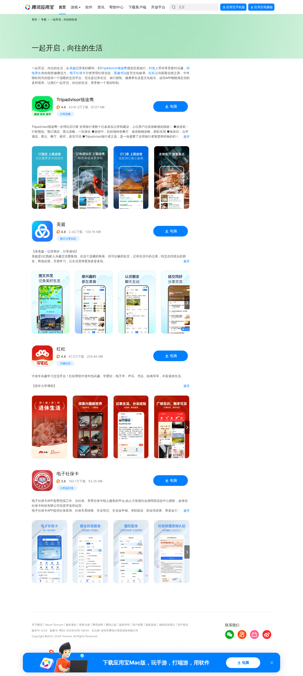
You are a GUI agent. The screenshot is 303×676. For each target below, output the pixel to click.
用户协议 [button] (183, 624)
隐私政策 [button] (151, 624)
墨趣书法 (120, 73)
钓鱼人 (153, 68)
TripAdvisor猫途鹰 (114, 68)
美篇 (72, 68)
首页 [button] (34, 19)
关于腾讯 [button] (37, 624)
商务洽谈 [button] (84, 624)
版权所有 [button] (124, 624)
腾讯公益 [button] (111, 624)
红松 (152, 73)
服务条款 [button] (71, 624)
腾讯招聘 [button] (97, 624)
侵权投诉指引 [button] (167, 624)
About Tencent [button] (54, 624)
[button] (39, 7)
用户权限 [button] (137, 624)
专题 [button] (43, 19)
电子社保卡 (77, 73)
